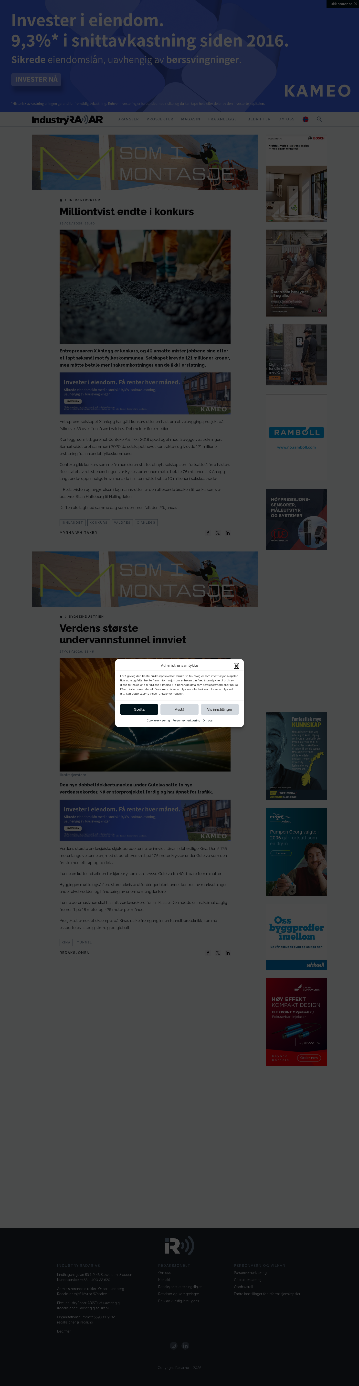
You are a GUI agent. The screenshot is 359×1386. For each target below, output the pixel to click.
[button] (236, 665)
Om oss (207, 720)
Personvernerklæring (186, 720)
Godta (139, 709)
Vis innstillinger (219, 709)
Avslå (179, 709)
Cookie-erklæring (158, 720)
